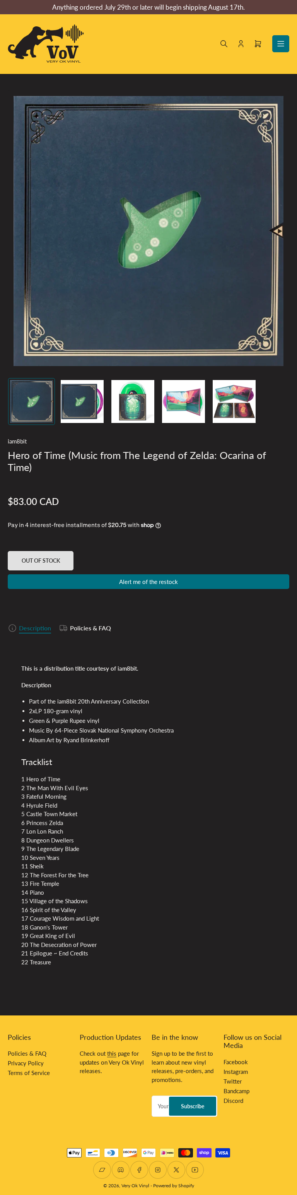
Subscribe (192, 1106)
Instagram (236, 1071)
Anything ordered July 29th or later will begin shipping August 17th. (148, 7)
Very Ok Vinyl (135, 1185)
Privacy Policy (26, 1063)
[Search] (223, 43)
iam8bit (17, 441)
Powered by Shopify (173, 1185)
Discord (233, 1100)
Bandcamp (236, 1090)
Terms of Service (29, 1072)
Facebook (236, 1061)
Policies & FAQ (90, 628)
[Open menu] (280, 43)
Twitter (233, 1081)
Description (35, 628)
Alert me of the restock (148, 581)
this (111, 1053)
